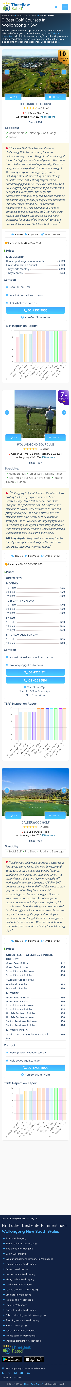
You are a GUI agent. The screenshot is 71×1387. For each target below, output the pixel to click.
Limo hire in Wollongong (18, 1294)
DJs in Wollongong (16, 1253)
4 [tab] (37, 89)
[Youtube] (21, 1373)
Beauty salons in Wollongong (21, 1243)
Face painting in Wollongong (21, 1263)
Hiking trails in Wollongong (20, 1279)
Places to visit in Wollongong (21, 1310)
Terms (18, 1378)
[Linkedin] (28, 1373)
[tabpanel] (35, 73)
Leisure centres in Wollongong (22, 1289)
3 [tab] (35, 89)
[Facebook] (3, 1373)
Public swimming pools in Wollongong (26, 1315)
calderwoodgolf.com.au (25, 1060)
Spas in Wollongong (16, 1325)
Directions (49, 116)
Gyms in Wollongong (17, 1269)
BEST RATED (8, 15)
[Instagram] (15, 1373)
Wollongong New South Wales (30, 1231)
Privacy (7, 1378)
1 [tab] (29, 89)
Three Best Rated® (33, 1384)
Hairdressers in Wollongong (20, 1274)
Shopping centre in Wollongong (22, 1320)
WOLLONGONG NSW (26, 15)
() (43, 108)
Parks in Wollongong (16, 1304)
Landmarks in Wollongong (19, 1284)
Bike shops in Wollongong (19, 1248)
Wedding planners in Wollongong (23, 1340)
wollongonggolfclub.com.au (27, 665)
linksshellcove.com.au (23, 303)
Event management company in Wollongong (29, 1258)
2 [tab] (32, 89)
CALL (14, 97)
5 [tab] (40, 89)
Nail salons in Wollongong (19, 1299)
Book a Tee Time (20, 286)
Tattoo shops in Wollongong (20, 1330)
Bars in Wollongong (16, 1238)
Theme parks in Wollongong (21, 1335)
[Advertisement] (35, 1179)
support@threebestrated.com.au (28, 1368)
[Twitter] (9, 1373)
